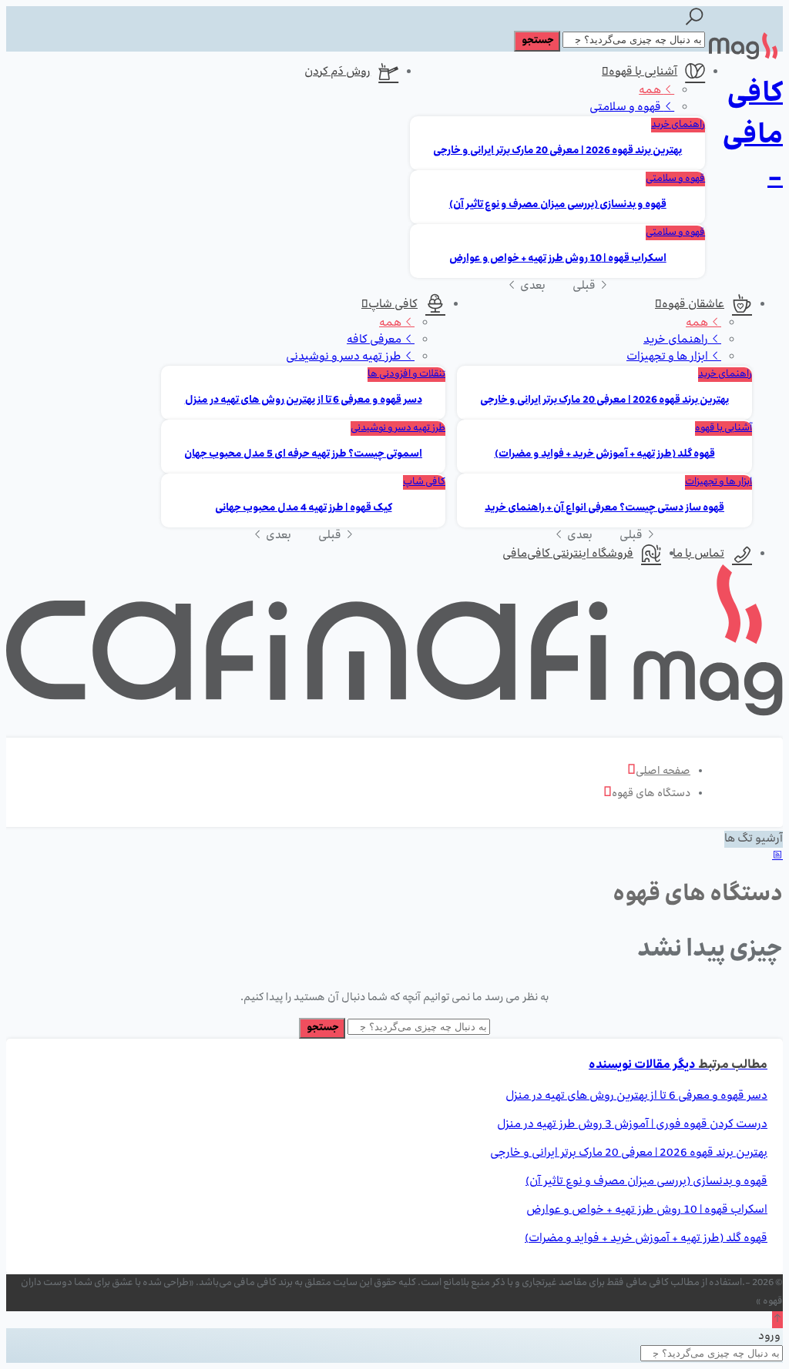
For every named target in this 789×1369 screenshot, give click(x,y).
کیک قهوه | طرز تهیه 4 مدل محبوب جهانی (303, 508)
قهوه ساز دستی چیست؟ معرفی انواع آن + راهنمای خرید (604, 508)
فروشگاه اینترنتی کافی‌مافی (567, 554)
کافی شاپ (393, 304)
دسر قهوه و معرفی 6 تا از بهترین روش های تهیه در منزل (303, 401)
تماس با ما (698, 554)
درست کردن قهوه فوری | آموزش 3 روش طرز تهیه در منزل (632, 1124)
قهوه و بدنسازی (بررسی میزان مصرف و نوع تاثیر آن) (557, 205)
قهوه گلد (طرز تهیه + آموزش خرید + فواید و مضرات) (605, 455)
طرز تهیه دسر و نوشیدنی (345, 357)
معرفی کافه (375, 340)
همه (651, 90)
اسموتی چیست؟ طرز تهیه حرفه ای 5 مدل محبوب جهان (303, 455)
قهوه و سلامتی (626, 107)
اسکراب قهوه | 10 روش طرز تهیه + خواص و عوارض (557, 259)
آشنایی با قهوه (643, 72)
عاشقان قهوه (693, 304)
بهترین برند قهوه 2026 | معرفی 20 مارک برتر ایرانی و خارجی (557, 151)
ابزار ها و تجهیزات (668, 357)
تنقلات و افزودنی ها (406, 374)
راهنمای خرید (678, 125)
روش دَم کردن (337, 72)
